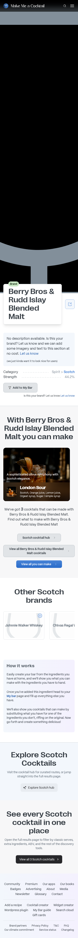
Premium (31, 884)
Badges (15, 889)
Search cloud (65, 910)
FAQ (66, 925)
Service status (47, 930)
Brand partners (18, 925)
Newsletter (22, 894)
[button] (20, 387)
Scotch (69, 372)
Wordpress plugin (16, 910)
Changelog (67, 930)
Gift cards (39, 915)
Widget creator (63, 905)
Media (64, 889)
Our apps (49, 884)
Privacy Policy (40, 925)
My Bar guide (42, 910)
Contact (57, 894)
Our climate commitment (19, 930)
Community (12, 884)
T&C (56, 925)
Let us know (29, 353)
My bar (11, 696)
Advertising (33, 889)
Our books (67, 884)
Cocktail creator (37, 905)
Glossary (41, 894)
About (50, 889)
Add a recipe (13, 905)
